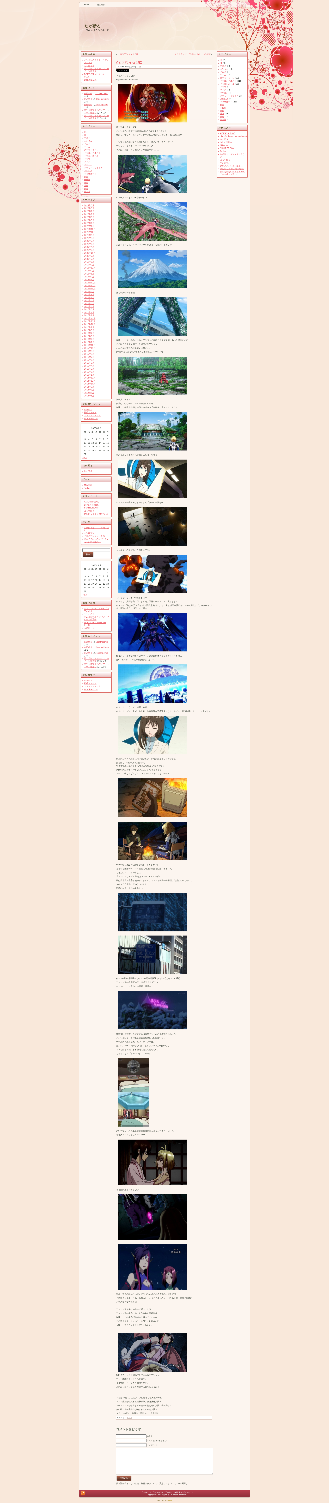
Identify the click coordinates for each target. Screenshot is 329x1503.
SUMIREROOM (91, 508)
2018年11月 (89, 268)
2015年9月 (89, 351)
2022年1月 (89, 226)
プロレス (88, 170)
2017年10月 (89, 288)
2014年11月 (89, 381)
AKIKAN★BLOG (91, 502)
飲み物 (87, 191)
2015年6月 (89, 360)
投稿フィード (90, 412)
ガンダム (88, 141)
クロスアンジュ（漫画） (95, 536)
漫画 (86, 185)
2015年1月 (89, 375)
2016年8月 (89, 330)
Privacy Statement (185, 1492)
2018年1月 (89, 279)
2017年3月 (89, 309)
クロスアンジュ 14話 (129, 62)
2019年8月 (89, 262)
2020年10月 (89, 253)
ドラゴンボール (91, 156)
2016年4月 (89, 339)
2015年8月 (89, 354)
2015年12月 (89, 345)
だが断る (92, 26)
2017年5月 (89, 303)
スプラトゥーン (91, 150)
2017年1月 (89, 315)
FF (85, 135)
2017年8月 (89, 294)
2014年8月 (89, 390)
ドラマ (87, 159)
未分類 (87, 179)
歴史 (86, 182)
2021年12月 (89, 229)
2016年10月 (89, 324)
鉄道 (86, 188)
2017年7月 (89, 297)
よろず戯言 (89, 511)
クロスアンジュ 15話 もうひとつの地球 (192, 54)
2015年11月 (89, 348)
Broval (169, 1500)
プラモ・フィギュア (93, 168)
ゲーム (87, 147)
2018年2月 (89, 277)
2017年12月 (89, 283)
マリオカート (90, 174)
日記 (86, 176)
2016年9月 (89, 327)
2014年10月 (89, 384)
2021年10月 (89, 232)
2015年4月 (89, 366)
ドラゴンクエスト (92, 153)
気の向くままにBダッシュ (96, 514)
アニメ (87, 138)
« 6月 (84, 457)
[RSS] (83, 1493)
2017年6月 (89, 300)
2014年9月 (89, 387)
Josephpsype (101, 104)
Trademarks (171, 1492)
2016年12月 (89, 318)
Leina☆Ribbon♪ (91, 505)
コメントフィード (92, 415)
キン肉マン (89, 533)
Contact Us (146, 1492)
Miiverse (88, 485)
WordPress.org (91, 418)
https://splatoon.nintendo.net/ (233, 136)
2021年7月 (89, 241)
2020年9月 (89, 256)
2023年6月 (89, 208)
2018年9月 (89, 271)
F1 (85, 132)
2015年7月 (89, 357)
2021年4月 (89, 247)
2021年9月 (89, 235)
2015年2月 (89, 372)
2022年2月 (89, 223)
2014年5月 (89, 396)
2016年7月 (89, 333)
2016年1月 (89, 342)
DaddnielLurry (102, 99)
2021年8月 (89, 238)
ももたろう (89, 65)
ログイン (88, 409)
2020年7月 (89, 259)
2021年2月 (89, 250)
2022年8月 (89, 217)
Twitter (87, 488)
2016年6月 (89, 336)
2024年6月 (89, 205)
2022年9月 (89, 214)
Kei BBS (88, 471)
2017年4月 (89, 306)
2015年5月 (89, 363)
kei (140, 67)
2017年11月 (89, 285)
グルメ (87, 144)
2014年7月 (89, 392)
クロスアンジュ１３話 (128, 54)
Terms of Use (158, 1492)
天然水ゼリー (90, 80)
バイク (87, 162)
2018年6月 (89, 274)
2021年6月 (89, 244)
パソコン (88, 165)
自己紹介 (88, 93)
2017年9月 (89, 291)
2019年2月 (89, 265)
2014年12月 (89, 378)
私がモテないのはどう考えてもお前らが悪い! (96, 540)
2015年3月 (89, 369)
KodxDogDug (101, 93)
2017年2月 (89, 312)
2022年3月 (89, 220)
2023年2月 (89, 211)
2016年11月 (89, 321)
